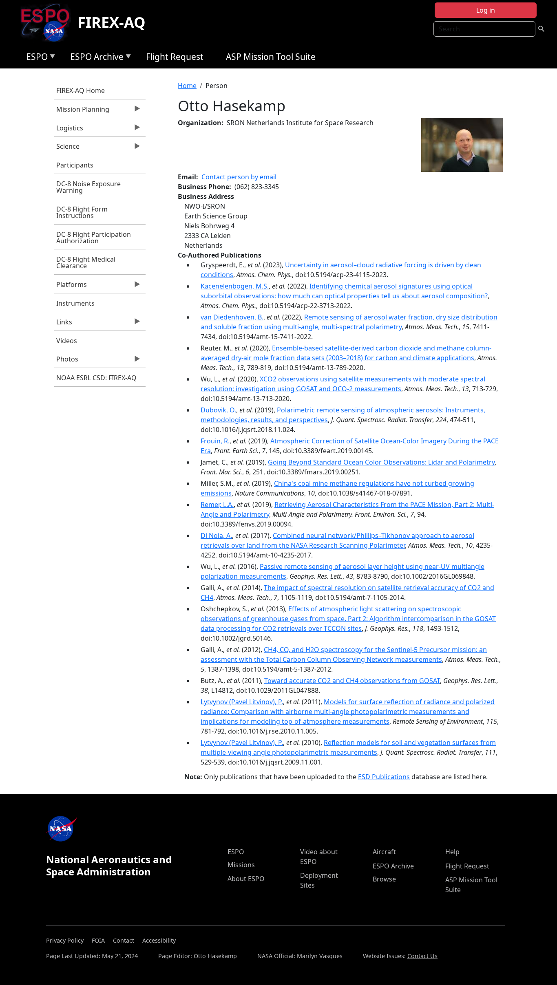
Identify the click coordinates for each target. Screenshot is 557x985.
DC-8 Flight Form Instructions (82, 212)
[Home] (48, 22)
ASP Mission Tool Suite (271, 56)
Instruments (75, 303)
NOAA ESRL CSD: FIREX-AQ (96, 377)
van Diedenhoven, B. (232, 317)
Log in (485, 10)
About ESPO (246, 878)
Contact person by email (238, 176)
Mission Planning (81, 111)
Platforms (70, 286)
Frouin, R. (215, 440)
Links (63, 324)
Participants (74, 165)
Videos (66, 340)
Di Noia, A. (216, 535)
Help (452, 851)
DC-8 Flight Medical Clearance (85, 262)
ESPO (35, 58)
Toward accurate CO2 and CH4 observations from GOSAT (352, 680)
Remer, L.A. (217, 504)
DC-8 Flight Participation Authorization (93, 237)
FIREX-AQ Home (80, 90)
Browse (384, 879)
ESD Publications (384, 776)
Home (187, 85)
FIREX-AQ (111, 22)
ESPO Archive (95, 58)
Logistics (68, 130)
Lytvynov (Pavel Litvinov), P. (242, 701)
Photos (66, 361)
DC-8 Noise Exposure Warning (88, 187)
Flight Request (174, 56)
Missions (241, 864)
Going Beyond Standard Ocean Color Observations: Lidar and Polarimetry (381, 462)
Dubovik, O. (218, 409)
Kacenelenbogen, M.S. (235, 286)
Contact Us (422, 956)
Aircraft (384, 851)
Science (67, 148)
